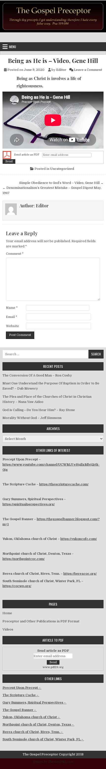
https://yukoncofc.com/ (78, 539)
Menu (12, 46)
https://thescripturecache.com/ (63, 484)
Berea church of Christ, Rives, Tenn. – (32, 732)
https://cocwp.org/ (16, 586)
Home (7, 613)
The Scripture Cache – (20, 695)
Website (12, 326)
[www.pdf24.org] (7, 155)
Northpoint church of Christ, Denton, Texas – (38, 724)
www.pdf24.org (53, 667)
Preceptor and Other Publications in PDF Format (40, 621)
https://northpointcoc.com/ (23, 559)
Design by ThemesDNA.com (53, 762)
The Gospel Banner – (19, 710)
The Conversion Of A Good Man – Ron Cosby (37, 375)
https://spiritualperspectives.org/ (28, 504)
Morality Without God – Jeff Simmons (32, 418)
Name (12, 308)
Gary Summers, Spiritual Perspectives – (34, 702)
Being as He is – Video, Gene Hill (53, 60)
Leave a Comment (88, 70)
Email (11, 317)
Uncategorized (62, 169)
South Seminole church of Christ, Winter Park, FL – (43, 739)
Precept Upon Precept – (21, 688)
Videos (7, 629)
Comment (15, 254)
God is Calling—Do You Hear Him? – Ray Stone (38, 410)
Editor (61, 70)
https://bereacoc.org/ (80, 573)
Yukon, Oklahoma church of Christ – (31, 717)
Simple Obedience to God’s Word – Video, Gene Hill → (61, 183)
